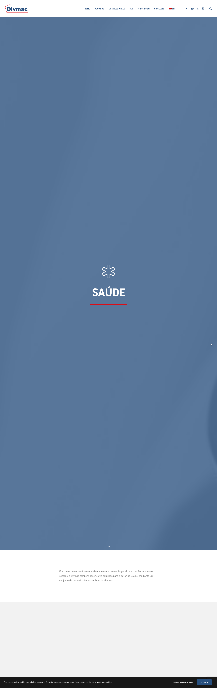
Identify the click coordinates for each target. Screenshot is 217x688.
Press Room (144, 9)
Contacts (159, 9)
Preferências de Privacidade (182, 682)
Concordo (204, 682)
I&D (131, 9)
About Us (99, 9)
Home (87, 9)
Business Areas (117, 9)
